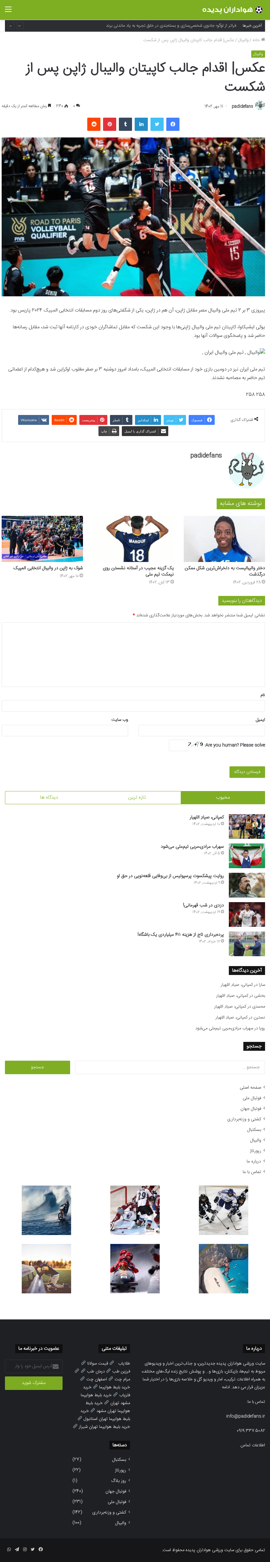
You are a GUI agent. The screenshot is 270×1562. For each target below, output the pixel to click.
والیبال (243, 40)
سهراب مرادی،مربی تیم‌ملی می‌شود (192, 847)
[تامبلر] (125, 124)
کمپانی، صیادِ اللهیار (207, 817)
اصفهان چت (96, 1379)
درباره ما (254, 1161)
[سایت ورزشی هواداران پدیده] (233, 10)
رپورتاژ (255, 1151)
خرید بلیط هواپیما (114, 1387)
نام (262, 695)
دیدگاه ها (49, 797)
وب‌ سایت (119, 719)
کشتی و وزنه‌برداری (244, 1119)
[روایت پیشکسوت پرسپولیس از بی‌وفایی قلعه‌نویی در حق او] (247, 885)
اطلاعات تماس (253, 1445)
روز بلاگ (118, 1481)
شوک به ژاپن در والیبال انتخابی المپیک (48, 568)
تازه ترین (137, 797)
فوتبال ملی (252, 1098)
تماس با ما (252, 1172)
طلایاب (124, 1363)
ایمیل (260, 719)
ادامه (226, 1387)
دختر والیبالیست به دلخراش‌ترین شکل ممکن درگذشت (225, 571)
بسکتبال (254, 1130)
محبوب (223, 797)
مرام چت (122, 1379)
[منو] (8, 12)
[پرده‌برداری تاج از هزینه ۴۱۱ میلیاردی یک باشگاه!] (247, 943)
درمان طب (96, 1371)
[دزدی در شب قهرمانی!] (247, 914)
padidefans (242, 106)
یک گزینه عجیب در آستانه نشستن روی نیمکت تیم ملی (138, 571)
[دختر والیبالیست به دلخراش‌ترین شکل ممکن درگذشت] (224, 539)
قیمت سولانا (97, 1363)
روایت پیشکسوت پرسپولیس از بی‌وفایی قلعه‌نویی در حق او (170, 876)
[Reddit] (93, 124)
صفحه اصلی (250, 1087)
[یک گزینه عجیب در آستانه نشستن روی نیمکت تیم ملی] (133, 539)
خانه (257, 40)
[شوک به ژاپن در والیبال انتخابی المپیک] (42, 539)
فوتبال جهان (250, 1108)
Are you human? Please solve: (234, 745)
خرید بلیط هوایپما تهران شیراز (104, 1426)
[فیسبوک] (172, 124)
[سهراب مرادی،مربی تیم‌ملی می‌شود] (247, 855)
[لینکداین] (141, 124)
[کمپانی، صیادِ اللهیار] (247, 826)
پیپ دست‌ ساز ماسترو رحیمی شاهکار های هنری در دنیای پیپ (182, 25)
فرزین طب (121, 1371)
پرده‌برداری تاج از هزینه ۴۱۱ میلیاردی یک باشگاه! (181, 935)
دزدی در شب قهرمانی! (203, 905)
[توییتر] (157, 124)
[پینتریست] (109, 124)
